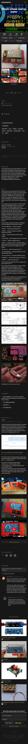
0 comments (19, 421)
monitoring (9, 130)
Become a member (4, 712)
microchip (4, 128)
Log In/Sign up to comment (8, 573)
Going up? (14, 731)
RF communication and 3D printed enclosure (12, 452)
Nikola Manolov (7, 682)
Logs (6, 40)
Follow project (9, 25)
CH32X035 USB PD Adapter (8, 637)
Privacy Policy (14, 736)
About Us (5, 735)
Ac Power (20, 128)
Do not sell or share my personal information (14, 738)
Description (5, 38)
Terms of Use (6, 736)
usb (23, 130)
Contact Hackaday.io (13, 735)
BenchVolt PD (4, 659)
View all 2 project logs (14, 542)
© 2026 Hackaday (14, 740)
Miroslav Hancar (15, 21)
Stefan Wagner (7, 639)
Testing (3, 420)
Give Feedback (22, 735)
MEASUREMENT (17, 130)
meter (3, 130)
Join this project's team (6, 105)
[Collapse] (11, 418)
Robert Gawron (10, 576)
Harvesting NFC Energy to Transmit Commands (12, 702)
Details (10, 38)
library (4, 460)
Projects (9, 144)
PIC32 (10, 128)
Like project (20, 25)
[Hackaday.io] (6, 2)
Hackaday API (21, 736)
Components (21, 38)
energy (14, 128)
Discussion (20, 40)
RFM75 (6, 133)
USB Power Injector (6, 681)
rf (2, 133)
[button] (25, 2)
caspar (5, 704)
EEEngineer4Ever (7, 661)
